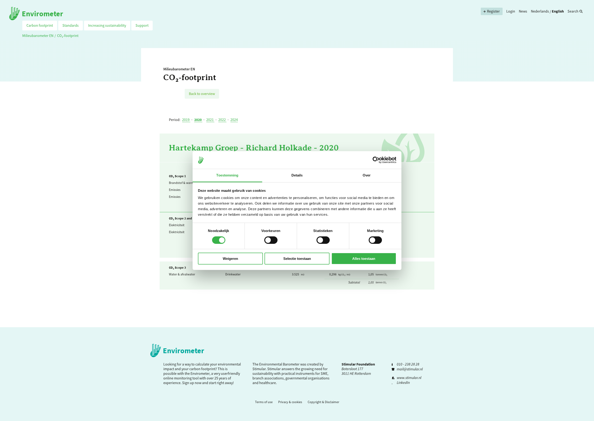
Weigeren (230, 259)
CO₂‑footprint (67, 35)
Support (142, 25)
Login (510, 11)
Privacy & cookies (290, 402)
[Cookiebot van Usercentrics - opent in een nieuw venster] (376, 160)
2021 (210, 119)
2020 (198, 119)
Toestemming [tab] (227, 175)
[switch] (271, 240)
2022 (222, 119)
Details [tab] (297, 175)
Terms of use (264, 402)
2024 (234, 119)
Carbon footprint (39, 25)
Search (573, 11)
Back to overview (202, 93)
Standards (70, 25)
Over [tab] (367, 175)
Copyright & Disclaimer (323, 402)
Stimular (274, 368)
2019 (186, 119)
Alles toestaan (363, 259)
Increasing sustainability (107, 25)
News (523, 11)
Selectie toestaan (297, 259)
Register (493, 11)
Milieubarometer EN (37, 35)
